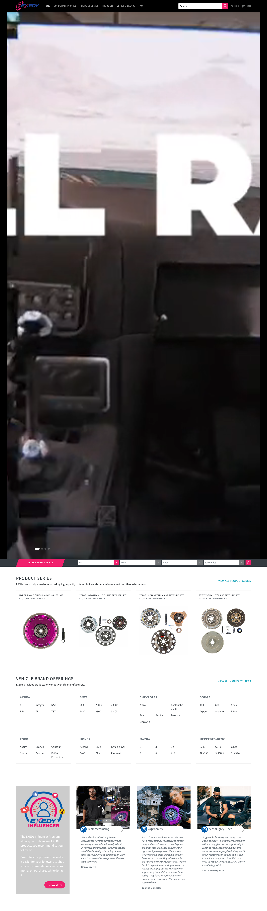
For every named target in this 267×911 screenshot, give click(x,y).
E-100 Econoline (57, 755)
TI (37, 711)
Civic (98, 747)
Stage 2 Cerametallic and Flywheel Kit (161, 595)
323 (173, 747)
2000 (82, 705)
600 (217, 705)
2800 (98, 711)
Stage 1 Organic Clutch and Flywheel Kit (103, 595)
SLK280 (219, 753)
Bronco (40, 747)
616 (173, 753)
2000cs (99, 705)
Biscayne (145, 722)
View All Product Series (234, 581)
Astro (143, 705)
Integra (40, 705)
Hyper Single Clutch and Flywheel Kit (41, 595)
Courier (24, 753)
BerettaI (175, 715)
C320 (234, 747)
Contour (56, 747)
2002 (82, 711)
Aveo (142, 715)
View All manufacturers (234, 681)
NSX (53, 705)
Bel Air (159, 715)
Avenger (220, 711)
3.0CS (114, 711)
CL (21, 705)
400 (202, 705)
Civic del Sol (118, 747)
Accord (84, 747)
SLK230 (204, 753)
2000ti (114, 705)
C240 (218, 747)
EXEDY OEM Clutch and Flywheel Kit (219, 595)
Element (116, 753)
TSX (53, 711)
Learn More (54, 885)
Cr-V (82, 753)
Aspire (23, 747)
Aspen (203, 711)
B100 (234, 711)
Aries (234, 705)
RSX (22, 711)
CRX (97, 753)
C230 (202, 747)
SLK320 (235, 753)
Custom (40, 753)
